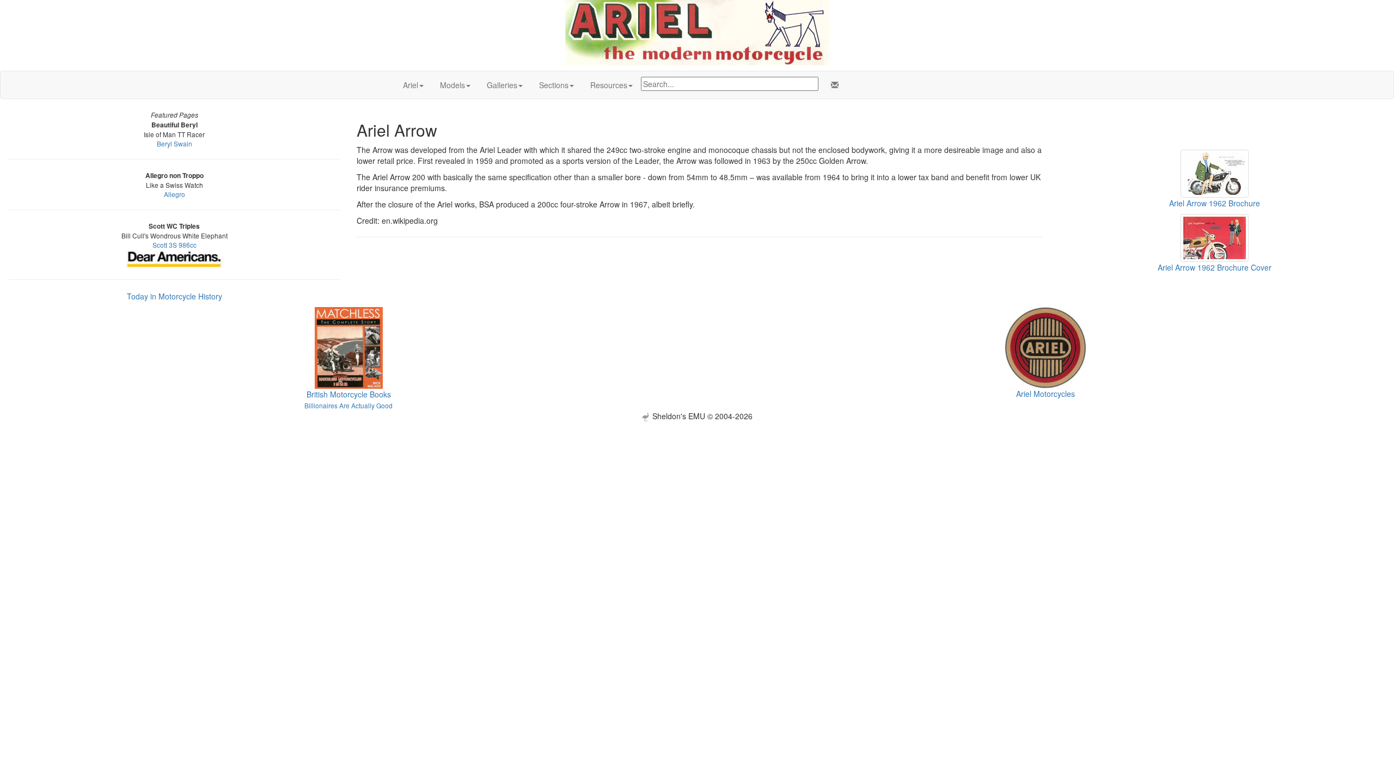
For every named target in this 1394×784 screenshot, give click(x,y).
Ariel (410, 84)
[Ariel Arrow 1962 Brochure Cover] (1215, 236)
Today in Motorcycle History (174, 296)
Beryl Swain (174, 143)
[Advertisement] (697, 497)
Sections (553, 84)
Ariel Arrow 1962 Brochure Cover (1214, 267)
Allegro (174, 194)
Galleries (502, 84)
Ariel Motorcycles (1045, 393)
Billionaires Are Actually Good (348, 405)
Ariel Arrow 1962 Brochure (1214, 203)
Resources (608, 84)
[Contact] (832, 85)
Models (452, 84)
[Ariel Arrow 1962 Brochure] (1215, 172)
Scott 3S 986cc (174, 244)
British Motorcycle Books (349, 394)
